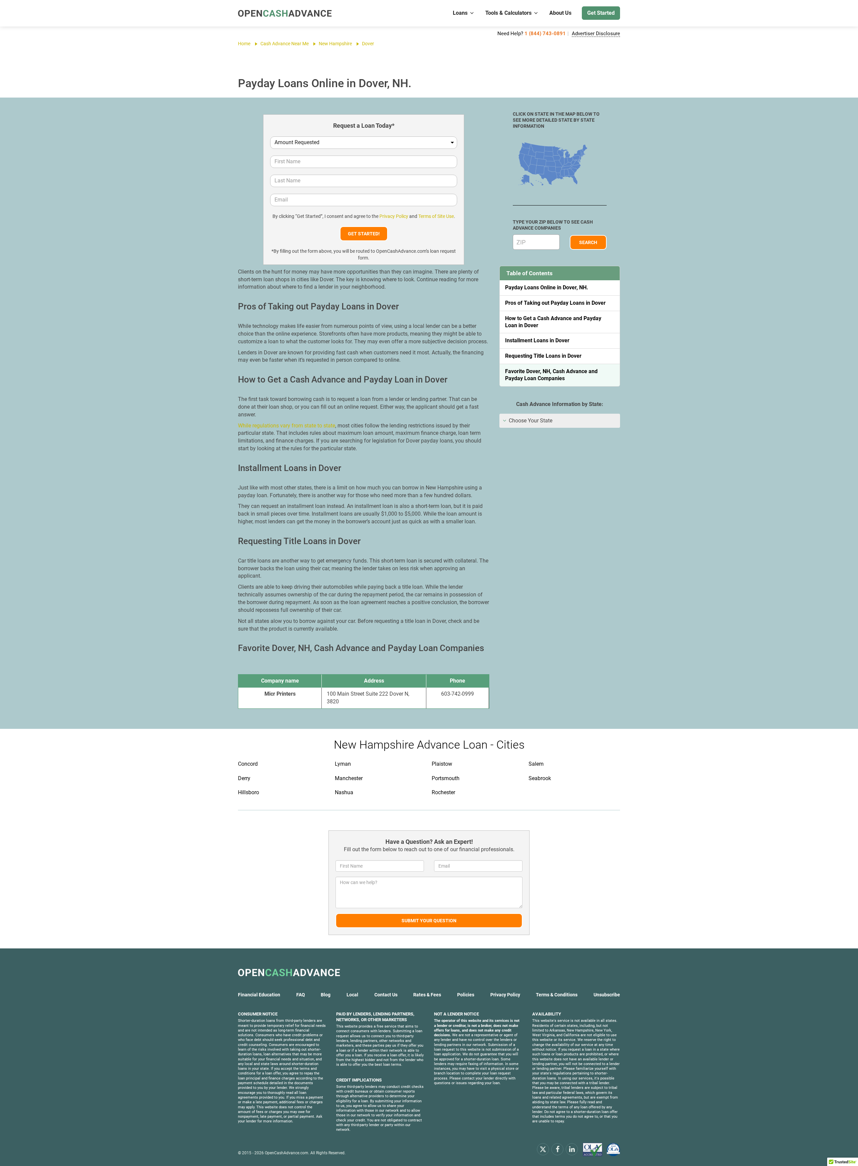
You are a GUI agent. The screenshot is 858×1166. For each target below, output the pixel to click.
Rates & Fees (427, 994)
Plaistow (442, 764)
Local (352, 994)
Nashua (344, 792)
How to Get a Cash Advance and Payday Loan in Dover (553, 322)
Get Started (601, 13)
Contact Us (385, 994)
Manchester (349, 778)
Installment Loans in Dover (537, 340)
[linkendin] (571, 1149)
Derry (244, 778)
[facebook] (557, 1149)
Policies (465, 994)
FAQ (300, 994)
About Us (560, 13)
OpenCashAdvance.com (286, 1153)
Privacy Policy (393, 216)
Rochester (443, 792)
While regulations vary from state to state (286, 425)
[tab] (559, 421)
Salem (536, 764)
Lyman (343, 764)
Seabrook (540, 778)
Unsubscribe (607, 994)
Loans (460, 13)
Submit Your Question (429, 920)
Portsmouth (445, 778)
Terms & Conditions (556, 994)
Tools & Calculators (508, 13)
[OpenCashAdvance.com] (285, 13)
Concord (248, 764)
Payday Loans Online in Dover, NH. (546, 287)
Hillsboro (248, 792)
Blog (325, 994)
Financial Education (259, 994)
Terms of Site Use (436, 216)
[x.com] (543, 1149)
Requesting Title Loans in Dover (543, 356)
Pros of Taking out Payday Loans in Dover (555, 303)
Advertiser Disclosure (596, 34)
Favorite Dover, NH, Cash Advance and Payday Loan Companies (551, 375)
